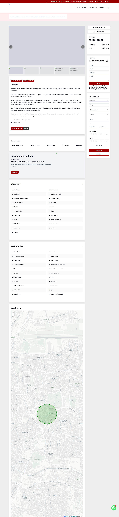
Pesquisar (99, 150)
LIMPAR (99, 154)
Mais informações (17, 246)
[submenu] (108, 7)
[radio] (91, 134)
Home (78, 7)
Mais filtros (99, 145)
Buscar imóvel (93, 7)
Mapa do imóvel (16, 308)
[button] (10, 47)
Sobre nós (84, 7)
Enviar (99, 83)
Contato (101, 7)
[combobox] (99, 100)
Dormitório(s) (92, 131)
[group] (99, 134)
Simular (14, 172)
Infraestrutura (15, 184)
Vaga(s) (91, 138)
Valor (90, 123)
